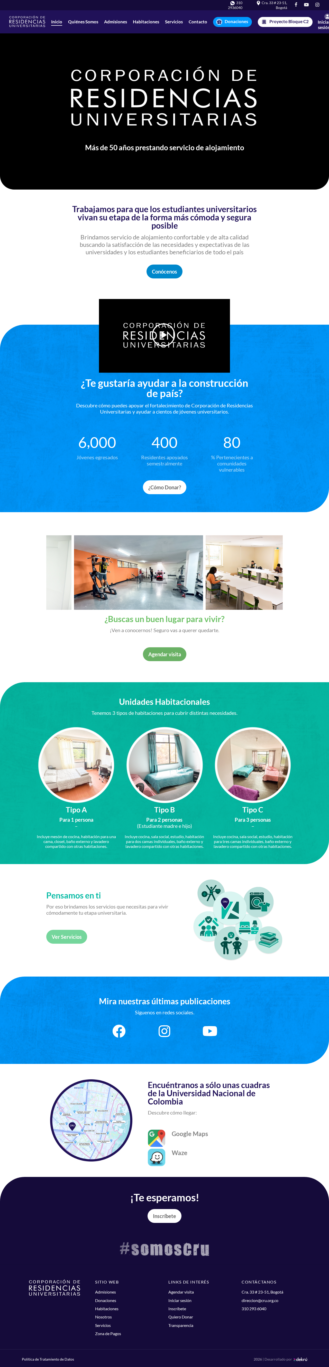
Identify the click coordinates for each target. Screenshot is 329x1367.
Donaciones (236, 21)
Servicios (174, 21)
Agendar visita (164, 654)
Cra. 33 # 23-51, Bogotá (262, 1291)
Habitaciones (146, 21)
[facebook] (295, 5)
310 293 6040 (254, 1308)
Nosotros (103, 1316)
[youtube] (306, 5)
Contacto (198, 21)
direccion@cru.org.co (260, 1300)
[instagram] (317, 5)
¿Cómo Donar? (164, 487)
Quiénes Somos (83, 21)
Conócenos (164, 271)
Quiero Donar (180, 1316)
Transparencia (180, 1325)
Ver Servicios (67, 937)
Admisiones (115, 21)
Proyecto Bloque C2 (289, 21)
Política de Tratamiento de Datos (48, 1359)
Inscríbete (164, 1216)
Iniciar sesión (179, 1300)
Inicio (56, 21)
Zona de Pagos (108, 1333)
